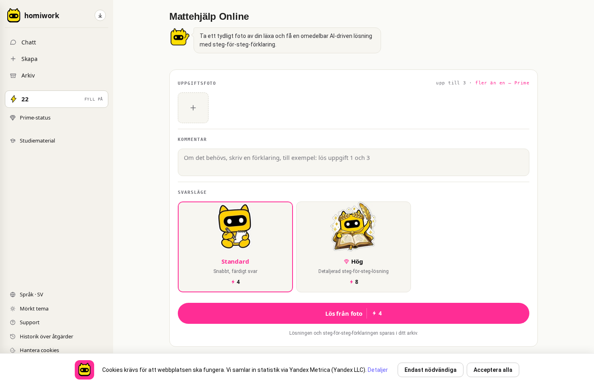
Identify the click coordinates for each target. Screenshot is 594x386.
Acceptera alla (493, 370)
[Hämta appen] (100, 15)
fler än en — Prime (502, 83)
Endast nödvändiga (430, 370)
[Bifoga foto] (193, 107)
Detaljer (378, 370)
